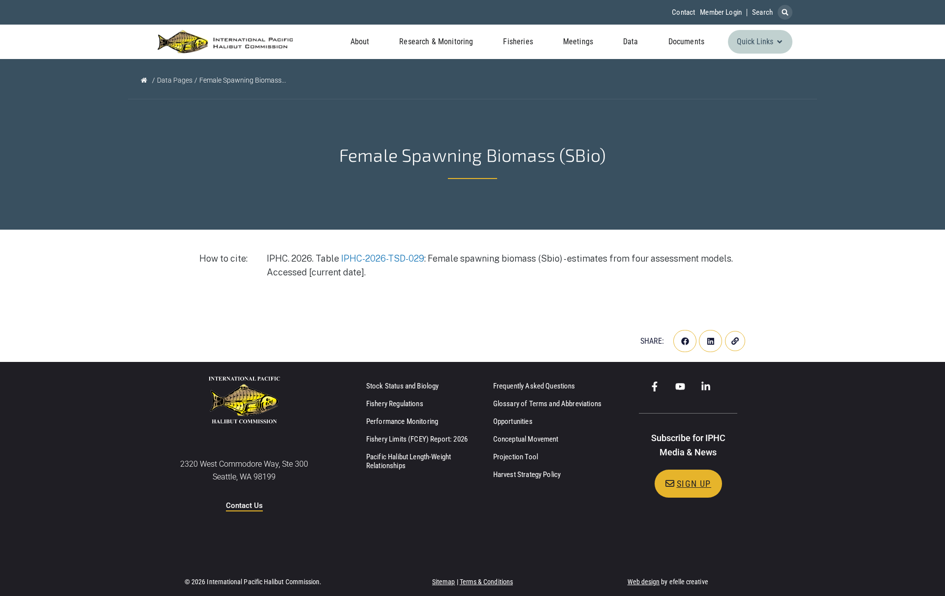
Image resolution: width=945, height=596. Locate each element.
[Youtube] (680, 386)
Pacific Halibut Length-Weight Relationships (408, 461)
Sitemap (443, 582)
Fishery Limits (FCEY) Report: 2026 (417, 439)
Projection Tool (515, 456)
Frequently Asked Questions (534, 386)
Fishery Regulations (394, 403)
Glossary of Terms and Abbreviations (547, 403)
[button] (785, 12)
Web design (644, 582)
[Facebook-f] (655, 386)
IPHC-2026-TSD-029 (382, 258)
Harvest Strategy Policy (527, 474)
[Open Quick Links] (780, 42)
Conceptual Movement (526, 439)
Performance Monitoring (402, 421)
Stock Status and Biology (402, 386)
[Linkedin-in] (706, 386)
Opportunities (513, 421)
